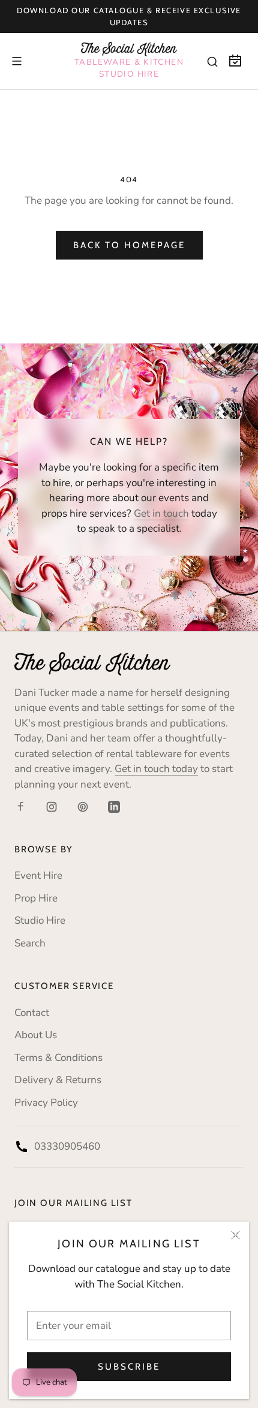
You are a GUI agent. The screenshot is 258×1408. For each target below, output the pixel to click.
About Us (35, 1035)
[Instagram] (52, 806)
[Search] (212, 61)
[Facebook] (20, 806)
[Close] (235, 1235)
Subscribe (129, 1366)
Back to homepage (129, 245)
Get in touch (161, 513)
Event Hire (38, 875)
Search (30, 943)
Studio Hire (39, 920)
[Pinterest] (83, 806)
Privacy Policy (46, 1102)
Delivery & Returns (57, 1080)
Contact (31, 1013)
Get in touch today (156, 769)
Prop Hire (36, 898)
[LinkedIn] (114, 806)
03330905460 (67, 1146)
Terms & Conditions (58, 1058)
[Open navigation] (17, 61)
